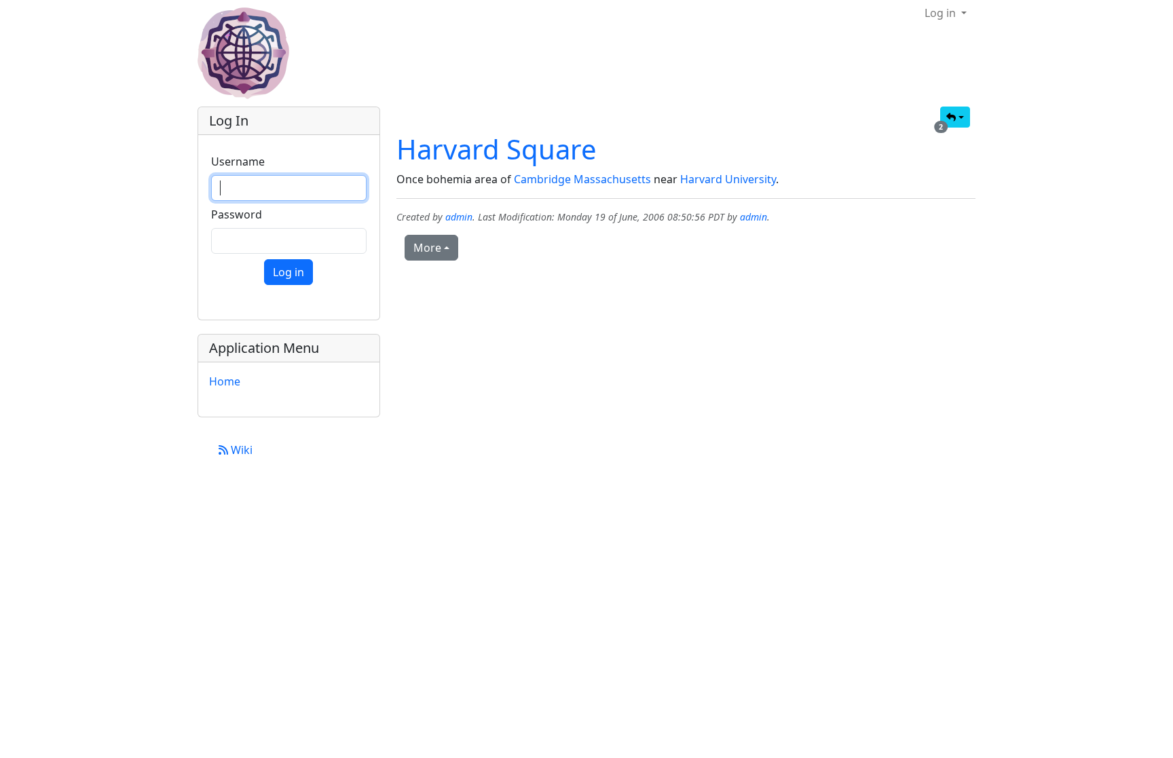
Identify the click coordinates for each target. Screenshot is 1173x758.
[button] (955, 117)
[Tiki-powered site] (249, 53)
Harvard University (728, 179)
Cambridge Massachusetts (582, 179)
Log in (941, 12)
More (427, 247)
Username (238, 161)
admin (458, 216)
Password (236, 214)
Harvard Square (496, 149)
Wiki (240, 449)
